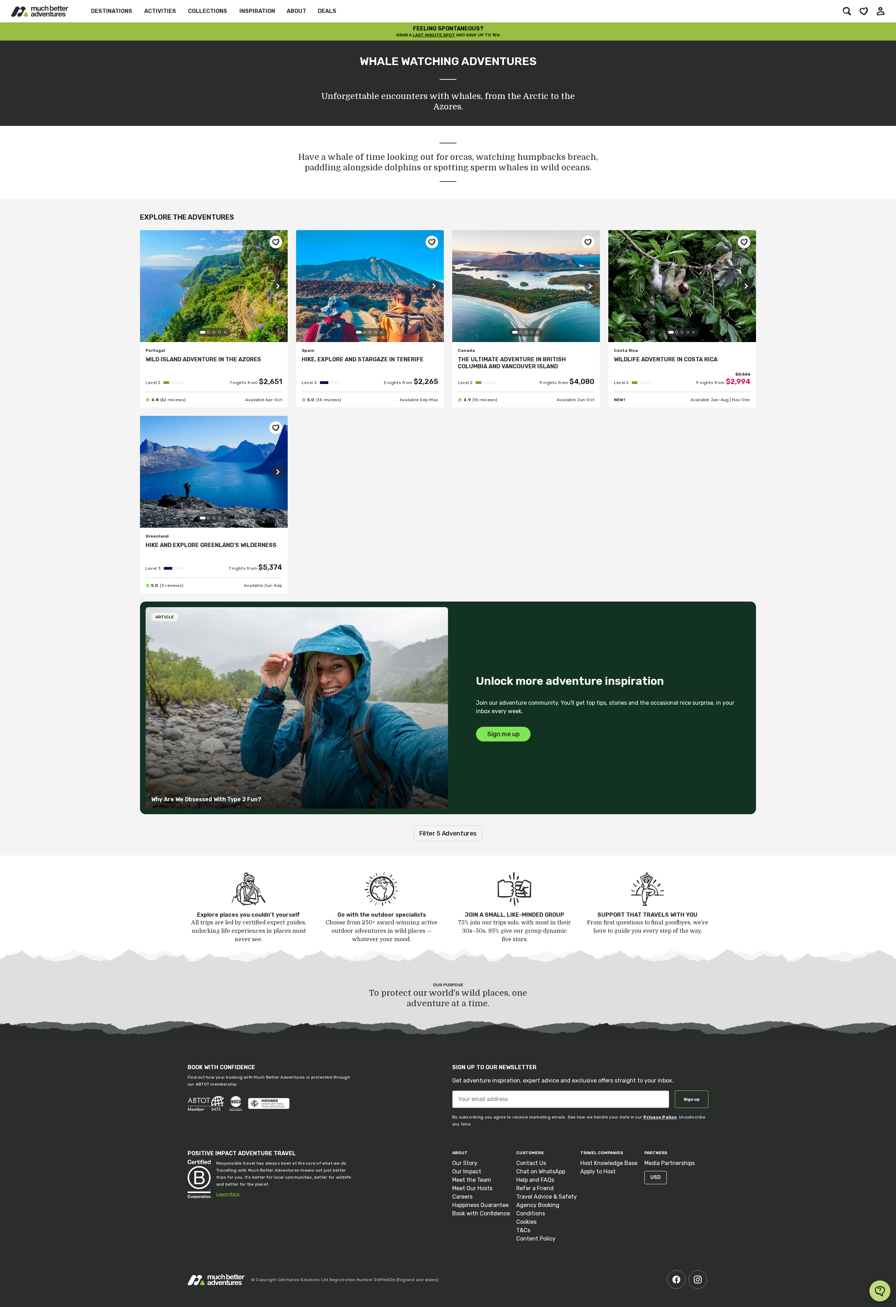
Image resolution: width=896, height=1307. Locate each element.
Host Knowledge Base (608, 1163)
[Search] (847, 11)
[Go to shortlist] (864, 11)
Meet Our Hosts (472, 1188)
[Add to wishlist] (276, 242)
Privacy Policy (660, 1117)
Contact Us (531, 1163)
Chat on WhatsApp (540, 1171)
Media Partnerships (669, 1163)
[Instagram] (697, 1279)
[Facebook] (676, 1279)
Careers (462, 1196)
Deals (327, 11)
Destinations (111, 11)
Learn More (227, 1194)
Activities (160, 11)
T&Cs (523, 1230)
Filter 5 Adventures (448, 833)
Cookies (526, 1222)
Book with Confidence (481, 1213)
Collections (207, 11)
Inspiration (257, 11)
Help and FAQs (535, 1180)
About (296, 11)
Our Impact (466, 1171)
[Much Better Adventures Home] (39, 11)
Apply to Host (598, 1171)
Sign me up (503, 734)
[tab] (202, 332)
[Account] (880, 11)
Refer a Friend (535, 1188)
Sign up (692, 1099)
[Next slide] (278, 286)
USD (655, 1177)
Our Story (464, 1163)
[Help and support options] (879, 1290)
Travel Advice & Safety (546, 1196)
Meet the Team (471, 1180)
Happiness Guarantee (480, 1205)
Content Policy (535, 1238)
